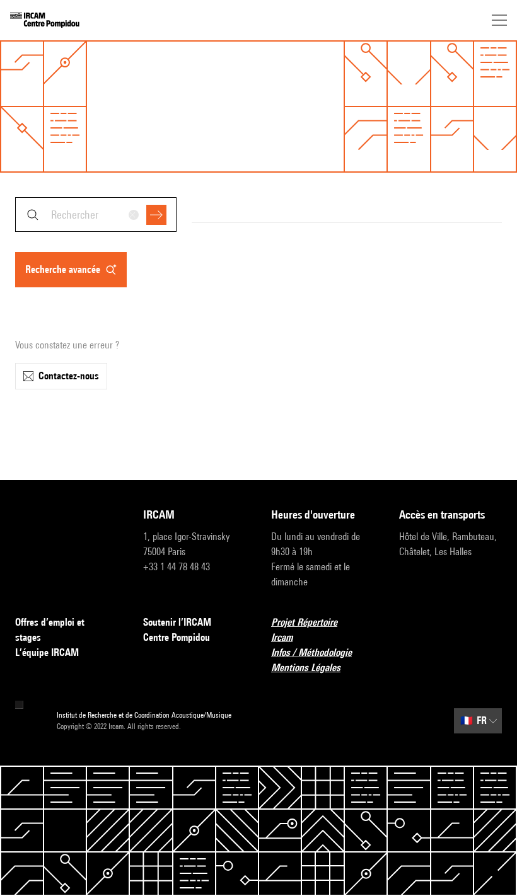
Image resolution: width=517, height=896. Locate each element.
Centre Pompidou (176, 637)
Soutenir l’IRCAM (177, 622)
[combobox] (96, 214)
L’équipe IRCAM (47, 652)
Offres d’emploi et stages (49, 629)
